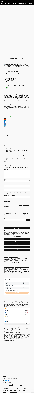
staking (18, 392)
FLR (10, 388)
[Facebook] (17, 122)
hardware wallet (14, 388)
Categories (4, 382)
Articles (7, 382)
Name (5, 179)
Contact (9, 382)
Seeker (22, 390)
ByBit (23, 385)
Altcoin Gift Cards (17, 228)
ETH (15, 387)
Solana (4, 392)
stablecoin (8, 392)
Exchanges (5, 388)
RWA (17, 390)
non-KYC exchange (25, 304)
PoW (3, 390)
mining (25, 388)
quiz (5, 390)
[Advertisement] (17, 12)
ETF (13, 386)
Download (8, 88)
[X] (17, 118)
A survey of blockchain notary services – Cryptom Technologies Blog (15, 155)
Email (5, 183)
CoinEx (17, 249)
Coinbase (17, 241)
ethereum (19, 387)
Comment (6, 169)
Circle (25, 385)
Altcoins (2, 1)
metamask (21, 388)
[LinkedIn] (17, 121)
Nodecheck (10, 92)
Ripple (14, 390)
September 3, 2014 (7, 141)
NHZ (5, 128)
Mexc (17, 247)
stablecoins (13, 392)
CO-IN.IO (27, 323)
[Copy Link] (17, 126)
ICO (17, 388)
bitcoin (11, 385)
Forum (12, 89)
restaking (7, 390)
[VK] (17, 124)
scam (19, 390)
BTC (21, 385)
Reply (5, 145)
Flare (9, 388)
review (11, 390)
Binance (17, 239)
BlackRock (17, 385)
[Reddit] (17, 119)
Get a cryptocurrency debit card (9, 340)
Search (5, 218)
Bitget (15, 385)
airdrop (4, 385)
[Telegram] (17, 125)
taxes (24, 392)
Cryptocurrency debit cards (8, 326)
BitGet (17, 244)
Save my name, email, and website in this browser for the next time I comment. (17, 193)
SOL (24, 390)
